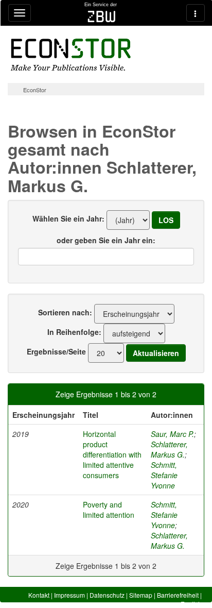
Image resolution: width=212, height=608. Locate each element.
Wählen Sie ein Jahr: (68, 218)
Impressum (69, 594)
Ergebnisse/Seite (56, 351)
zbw (101, 16)
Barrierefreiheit (178, 594)
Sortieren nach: (65, 312)
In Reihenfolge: (74, 332)
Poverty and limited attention (108, 509)
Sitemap (140, 594)
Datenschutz (107, 594)
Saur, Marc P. (172, 434)
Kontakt (38, 594)
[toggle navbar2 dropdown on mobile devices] (195, 13)
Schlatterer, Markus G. (169, 449)
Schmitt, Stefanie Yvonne (164, 475)
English (191, 603)
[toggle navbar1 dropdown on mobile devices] (19, 13)
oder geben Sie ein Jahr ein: (106, 240)
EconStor (34, 90)
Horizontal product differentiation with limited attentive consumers (112, 454)
